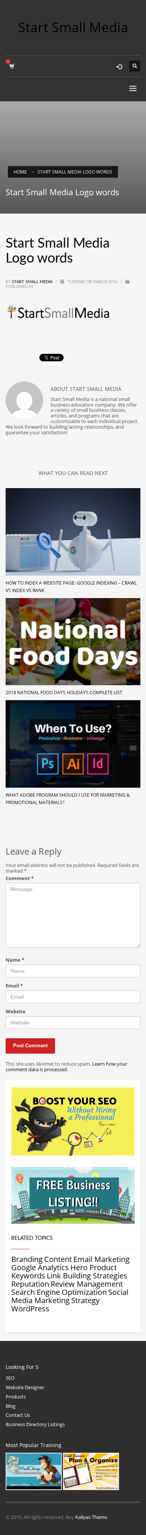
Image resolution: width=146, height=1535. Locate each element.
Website (15, 1011)
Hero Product (93, 1267)
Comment (20, 878)
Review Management (87, 1284)
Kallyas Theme (91, 1517)
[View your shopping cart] (11, 66)
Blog (10, 1406)
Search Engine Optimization (59, 1292)
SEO (10, 1378)
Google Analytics (40, 1267)
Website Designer (25, 1387)
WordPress (30, 1308)
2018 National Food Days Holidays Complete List (64, 692)
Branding (27, 1259)
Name (15, 960)
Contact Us (18, 1415)
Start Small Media (33, 282)
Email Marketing (101, 1259)
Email (14, 986)
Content (58, 1259)
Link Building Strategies (87, 1276)
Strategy (85, 1300)
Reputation (30, 1284)
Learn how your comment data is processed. (66, 1066)
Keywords (28, 1276)
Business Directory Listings (35, 1424)
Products (16, 1396)
